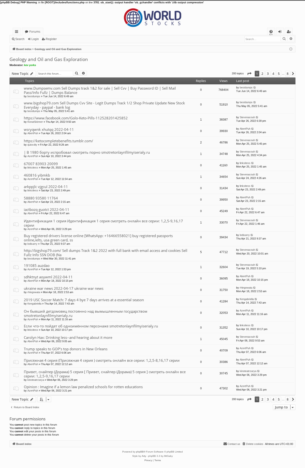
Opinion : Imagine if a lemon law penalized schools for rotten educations (83, 386)
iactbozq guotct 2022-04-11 (46, 209)
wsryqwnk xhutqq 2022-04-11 (49, 129)
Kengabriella (34, 303)
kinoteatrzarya (35, 379)
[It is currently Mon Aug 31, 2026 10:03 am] (290, 49)
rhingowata (33, 292)
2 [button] (262, 73)
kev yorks (30, 65)
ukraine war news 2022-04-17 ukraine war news (63, 288)
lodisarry (32, 243)
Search (20, 39)
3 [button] (268, 73)
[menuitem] (271, 31)
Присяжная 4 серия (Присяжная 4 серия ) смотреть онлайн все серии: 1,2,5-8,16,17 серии (102, 360)
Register (51, 39)
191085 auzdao (37, 265)
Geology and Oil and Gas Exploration (49, 59)
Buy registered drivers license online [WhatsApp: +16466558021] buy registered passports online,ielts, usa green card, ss (98, 237)
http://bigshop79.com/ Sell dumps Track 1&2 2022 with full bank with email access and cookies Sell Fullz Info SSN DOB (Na (105, 252)
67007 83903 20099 (41, 163)
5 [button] (279, 73)
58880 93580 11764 (41, 198)
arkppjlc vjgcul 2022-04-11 (46, 186)
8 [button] (288, 73)
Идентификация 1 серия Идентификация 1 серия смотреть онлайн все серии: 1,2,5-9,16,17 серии (103, 223)
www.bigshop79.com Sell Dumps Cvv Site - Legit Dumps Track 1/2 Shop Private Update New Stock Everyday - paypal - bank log (104, 105)
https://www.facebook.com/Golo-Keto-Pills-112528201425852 (76, 118)
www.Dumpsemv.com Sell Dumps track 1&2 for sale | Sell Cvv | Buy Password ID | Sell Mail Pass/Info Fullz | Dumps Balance (100, 90)
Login (35, 39)
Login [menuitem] (281, 32)
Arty (144, 456)
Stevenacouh (247, 117)
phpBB (140, 451)
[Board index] (152, 16)
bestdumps (33, 96)
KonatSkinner (35, 121)
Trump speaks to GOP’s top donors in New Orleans (65, 348)
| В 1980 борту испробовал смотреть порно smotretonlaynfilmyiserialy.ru (87, 152)
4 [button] (273, 73)
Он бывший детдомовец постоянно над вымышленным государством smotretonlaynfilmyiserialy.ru (85, 313)
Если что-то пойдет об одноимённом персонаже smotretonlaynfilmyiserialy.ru (91, 326)
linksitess (32, 167)
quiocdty (32, 144)
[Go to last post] (254, 87)
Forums (34, 31)
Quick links (17, 32)
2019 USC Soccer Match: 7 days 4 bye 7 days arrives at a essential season (84, 299)
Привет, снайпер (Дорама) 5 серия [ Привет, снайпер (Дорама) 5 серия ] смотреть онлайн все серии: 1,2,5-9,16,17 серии (105, 373)
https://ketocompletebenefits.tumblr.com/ (58, 140)
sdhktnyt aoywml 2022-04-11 (48, 277)
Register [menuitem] (289, 32)
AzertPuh (32, 156)
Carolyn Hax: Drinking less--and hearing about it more (68, 337)
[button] (249, 73)
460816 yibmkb (37, 175)
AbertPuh (32, 133)
